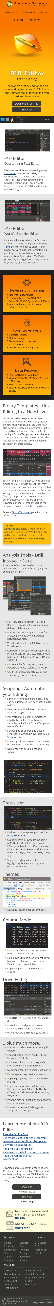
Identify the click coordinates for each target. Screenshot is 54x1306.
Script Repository (34, 1277)
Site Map (24, 1249)
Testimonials (11, 1287)
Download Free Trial (26, 103)
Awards (8, 1284)
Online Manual (33, 1270)
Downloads (28, 12)
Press (22, 1246)
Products (11, 12)
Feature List (10, 1281)
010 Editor (40, 1242)
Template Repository (33, 506)
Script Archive (14, 737)
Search (23, 1260)
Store (43, 12)
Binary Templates (21, 512)
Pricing (29, 1281)
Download (9, 528)
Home (7, 1242)
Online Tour (10, 1277)
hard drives (34, 253)
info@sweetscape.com (42, 1302)
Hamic (38, 1253)
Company (34, 20)
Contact (23, 1242)
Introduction (11, 1270)
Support (18, 20)
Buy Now (26, 109)
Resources (25, 1256)
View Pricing (27, 1201)
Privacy (23, 1253)
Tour (46, 119)
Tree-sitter (10, 173)
